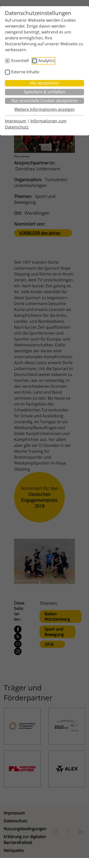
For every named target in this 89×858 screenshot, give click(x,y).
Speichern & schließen (44, 92)
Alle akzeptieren (44, 83)
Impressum (15, 121)
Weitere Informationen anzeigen (44, 109)
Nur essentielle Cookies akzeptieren (44, 100)
